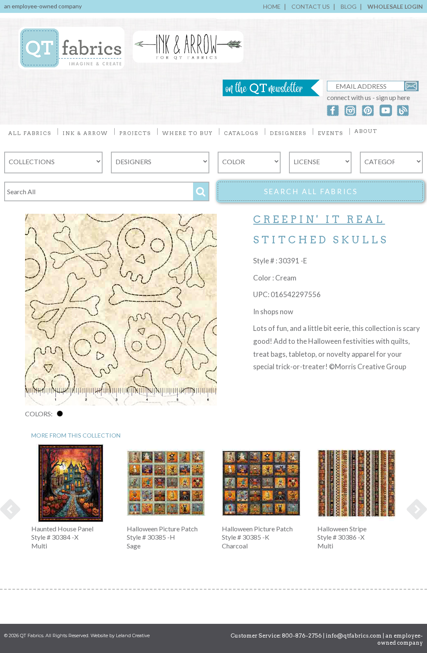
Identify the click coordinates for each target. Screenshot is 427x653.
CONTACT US (310, 6)
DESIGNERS (288, 133)
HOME (272, 6)
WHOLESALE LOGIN (395, 6)
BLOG (349, 6)
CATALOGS (241, 133)
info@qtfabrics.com (354, 636)
